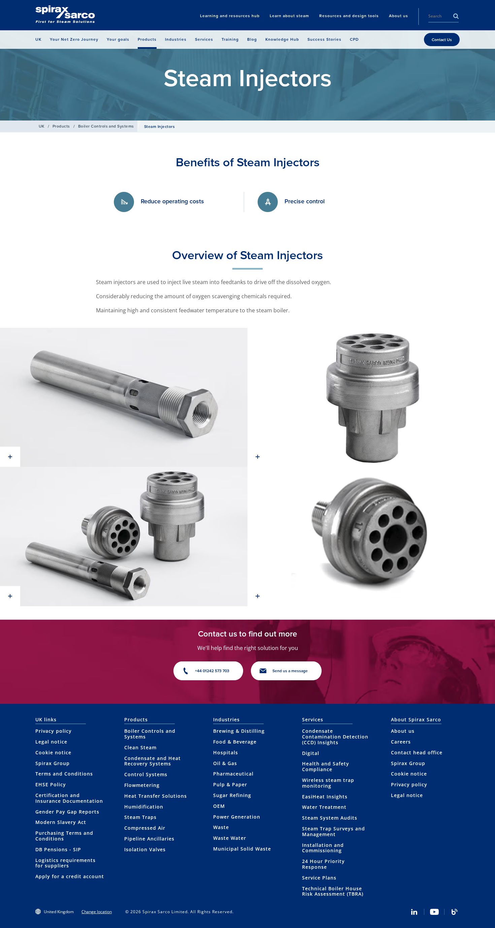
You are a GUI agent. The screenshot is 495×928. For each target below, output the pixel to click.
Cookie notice (53, 752)
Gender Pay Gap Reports (67, 812)
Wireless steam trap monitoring (328, 783)
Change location (96, 912)
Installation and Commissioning (323, 848)
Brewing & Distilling (239, 731)
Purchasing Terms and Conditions (64, 836)
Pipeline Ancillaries (149, 838)
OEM (219, 806)
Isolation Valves (145, 849)
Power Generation (236, 817)
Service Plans (319, 877)
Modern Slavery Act (60, 822)
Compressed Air (144, 828)
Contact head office (416, 752)
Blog (455, 912)
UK (41, 126)
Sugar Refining (232, 795)
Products (61, 126)
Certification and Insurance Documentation (69, 798)
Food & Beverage (235, 741)
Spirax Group (52, 763)
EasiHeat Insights (325, 796)
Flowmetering (142, 785)
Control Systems (145, 774)
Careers (401, 741)
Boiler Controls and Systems (106, 126)
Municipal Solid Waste (242, 849)
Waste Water (229, 838)
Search (456, 16)
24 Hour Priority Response (323, 864)
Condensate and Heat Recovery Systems (152, 761)
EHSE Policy (50, 784)
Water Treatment (324, 807)
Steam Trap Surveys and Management (333, 831)
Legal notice (51, 741)
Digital (310, 753)
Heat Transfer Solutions (155, 796)
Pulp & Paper (230, 784)
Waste (221, 827)
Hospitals (225, 752)
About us (403, 731)
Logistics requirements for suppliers (65, 863)
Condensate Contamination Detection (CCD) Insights (335, 737)
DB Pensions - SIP (58, 849)
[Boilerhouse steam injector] (124, 397)
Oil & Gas (225, 763)
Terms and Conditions (64, 773)
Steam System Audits (329, 818)
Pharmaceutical (233, 773)
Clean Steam (140, 747)
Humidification (143, 806)
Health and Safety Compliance (325, 766)
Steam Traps (140, 817)
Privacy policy (53, 731)
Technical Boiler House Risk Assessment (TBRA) (332, 891)
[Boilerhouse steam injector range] (124, 536)
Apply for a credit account (69, 876)
